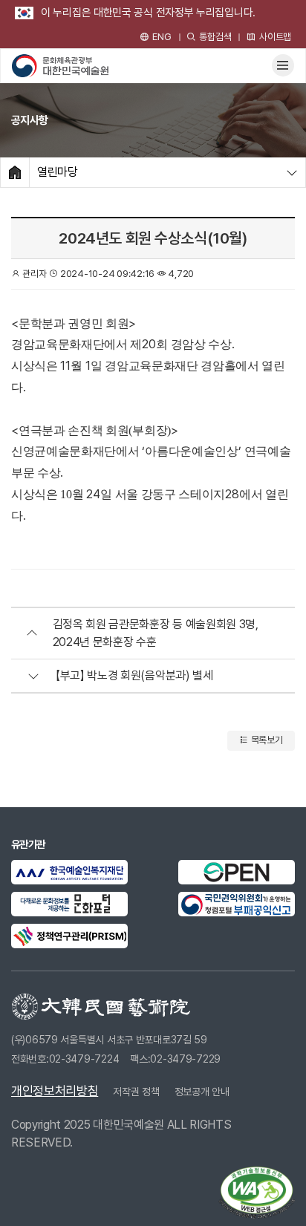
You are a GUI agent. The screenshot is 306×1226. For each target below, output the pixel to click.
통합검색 (215, 36)
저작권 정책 (136, 1092)
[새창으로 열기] (69, 872)
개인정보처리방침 (54, 1090)
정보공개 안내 (202, 1092)
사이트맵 (275, 36)
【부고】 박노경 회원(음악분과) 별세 (134, 675)
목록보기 (266, 740)
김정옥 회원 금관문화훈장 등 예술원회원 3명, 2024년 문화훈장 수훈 (155, 633)
